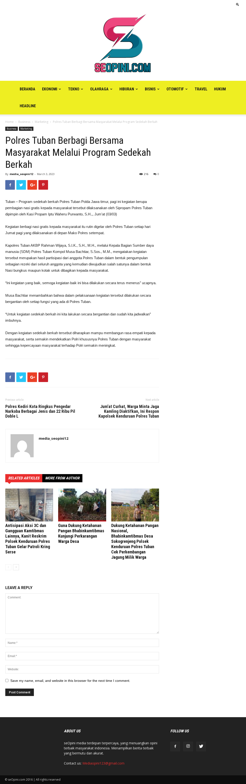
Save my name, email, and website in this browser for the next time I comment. (70, 681)
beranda (27, 89)
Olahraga (99, 89)
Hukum (220, 89)
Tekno (73, 89)
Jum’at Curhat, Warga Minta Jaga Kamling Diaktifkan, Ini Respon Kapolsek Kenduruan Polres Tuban (128, 411)
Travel (201, 89)
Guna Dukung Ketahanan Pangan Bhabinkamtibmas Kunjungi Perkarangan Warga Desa (81, 533)
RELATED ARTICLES (23, 478)
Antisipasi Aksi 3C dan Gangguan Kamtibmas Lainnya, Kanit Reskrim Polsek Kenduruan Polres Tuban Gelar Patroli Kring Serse (27, 538)
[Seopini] (123, 45)
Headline (28, 106)
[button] (237, 4)
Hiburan (126, 89)
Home (9, 122)
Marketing (41, 122)
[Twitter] (201, 746)
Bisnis (150, 89)
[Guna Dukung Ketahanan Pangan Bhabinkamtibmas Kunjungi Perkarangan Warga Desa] (82, 505)
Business (24, 122)
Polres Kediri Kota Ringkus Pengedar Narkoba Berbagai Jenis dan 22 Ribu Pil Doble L (40, 411)
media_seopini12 (21, 174)
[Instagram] (188, 746)
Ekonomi (49, 89)
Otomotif (175, 89)
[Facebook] (175, 746)
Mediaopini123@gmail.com (103, 763)
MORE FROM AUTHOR (62, 478)
